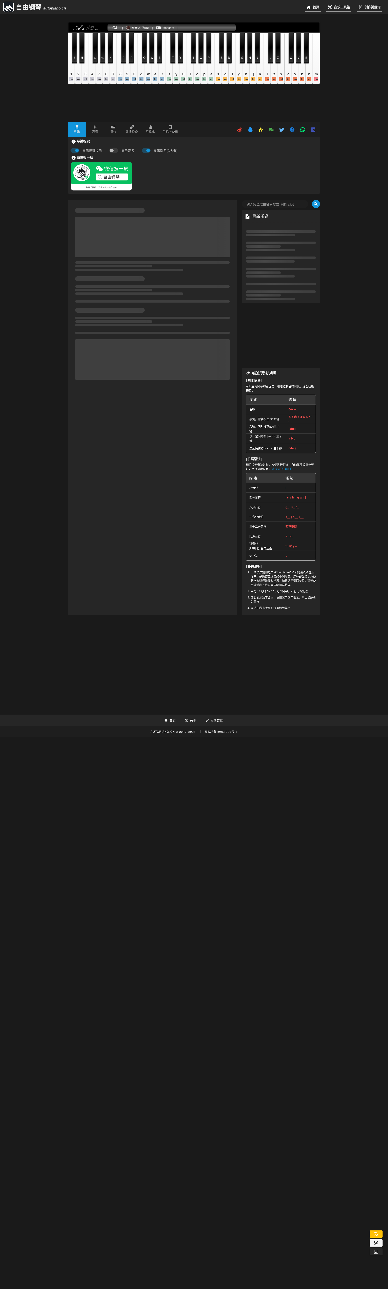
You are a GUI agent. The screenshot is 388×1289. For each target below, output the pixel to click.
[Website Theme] (376, 1243)
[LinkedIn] (313, 129)
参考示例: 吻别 (281, 469)
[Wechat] (271, 129)
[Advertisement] (281, 335)
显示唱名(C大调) (165, 151)
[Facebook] (292, 129)
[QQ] (250, 129)
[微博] (239, 129)
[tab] (77, 129)
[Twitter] (281, 129)
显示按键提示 (92, 151)
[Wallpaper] (376, 1251)
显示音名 (127, 151)
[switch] (115, 150)
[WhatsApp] (302, 129)
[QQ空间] (260, 129)
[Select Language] (376, 1234)
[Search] (316, 204)
